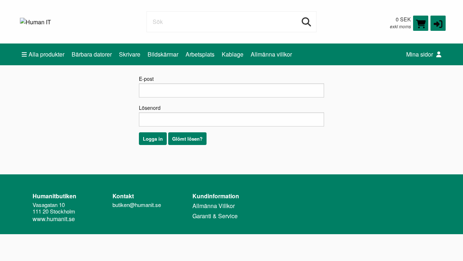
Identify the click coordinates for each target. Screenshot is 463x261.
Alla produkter (46, 54)
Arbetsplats (200, 54)
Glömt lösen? (187, 138)
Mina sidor (420, 54)
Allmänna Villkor (213, 206)
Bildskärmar (163, 54)
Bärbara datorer (92, 54)
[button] (438, 23)
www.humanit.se (54, 219)
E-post (146, 78)
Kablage (232, 54)
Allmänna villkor (271, 54)
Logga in (153, 138)
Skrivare (129, 54)
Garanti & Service (215, 216)
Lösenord (150, 107)
